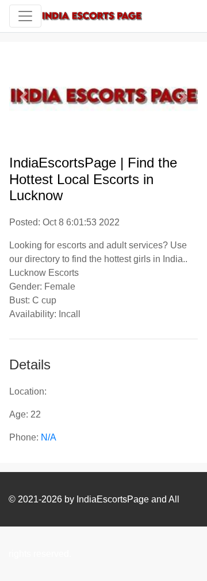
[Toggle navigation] (25, 16)
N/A (48, 437)
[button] (23, 97)
